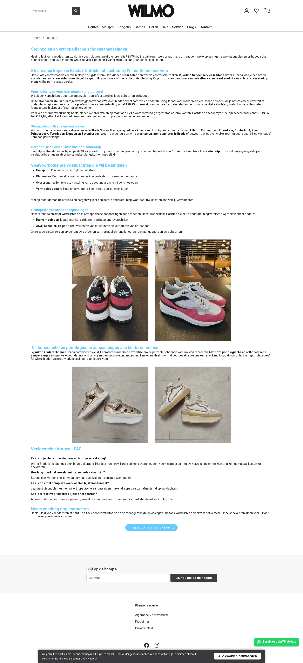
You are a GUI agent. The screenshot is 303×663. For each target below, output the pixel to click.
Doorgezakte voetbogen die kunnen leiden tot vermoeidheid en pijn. (88, 176)
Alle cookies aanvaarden (237, 656)
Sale (165, 27)
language (51, 37)
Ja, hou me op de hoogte (193, 578)
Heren (153, 27)
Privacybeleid (144, 628)
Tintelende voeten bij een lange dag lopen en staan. (82, 188)
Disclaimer (142, 621)
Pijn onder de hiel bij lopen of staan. (66, 170)
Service (177, 27)
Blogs (191, 27)
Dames (140, 27)
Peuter (93, 27)
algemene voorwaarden (83, 658)
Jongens (124, 27)
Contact (206, 27)
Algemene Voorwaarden (151, 615)
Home (38, 37)
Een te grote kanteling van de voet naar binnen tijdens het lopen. (87, 182)
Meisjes (108, 27)
